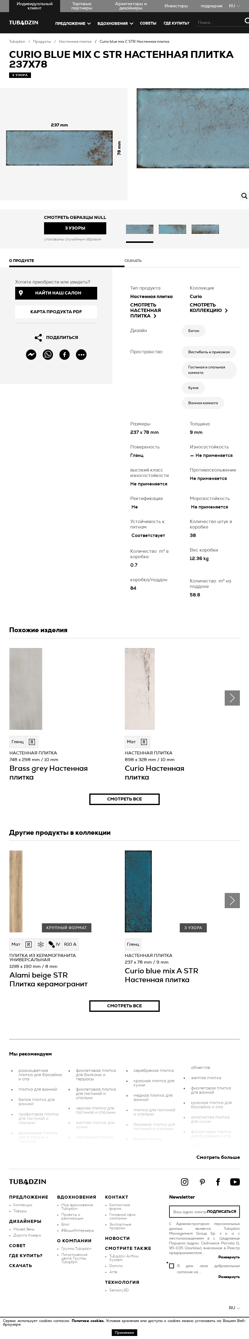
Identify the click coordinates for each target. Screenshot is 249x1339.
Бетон (193, 331)
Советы (148, 23)
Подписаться (221, 1211)
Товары (20, 1211)
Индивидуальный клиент (35, 6)
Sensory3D (119, 1290)
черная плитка (34, 1152)
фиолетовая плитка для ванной (211, 1090)
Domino (116, 1266)
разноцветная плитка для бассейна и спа (40, 1075)
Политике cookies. (89, 1321)
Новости (117, 1239)
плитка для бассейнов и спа (208, 1148)
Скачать (20, 1266)
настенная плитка (94, 1137)
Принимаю (124, 1332)
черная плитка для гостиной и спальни (95, 1110)
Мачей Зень (23, 1229)
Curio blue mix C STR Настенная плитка (134, 41)
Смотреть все (124, 799)
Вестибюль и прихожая (209, 352)
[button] (139, 230)
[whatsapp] (48, 354)
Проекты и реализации (72, 1216)
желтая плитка (206, 1078)
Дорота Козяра (27, 1235)
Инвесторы (176, 6)
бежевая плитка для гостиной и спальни (154, 1127)
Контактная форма (119, 1206)
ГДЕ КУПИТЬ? (176, 23)
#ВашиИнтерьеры (77, 1230)
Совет (17, 1246)
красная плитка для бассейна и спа (211, 1105)
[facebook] (64, 354)
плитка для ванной (38, 1089)
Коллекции (22, 1205)
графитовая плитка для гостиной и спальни (39, 1118)
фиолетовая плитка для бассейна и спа (211, 1134)
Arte (113, 1272)
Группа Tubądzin (76, 1248)
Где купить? (26, 1256)
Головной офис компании (122, 1216)
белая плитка (148, 1139)
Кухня (193, 388)
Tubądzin (17, 41)
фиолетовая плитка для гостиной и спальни (96, 1093)
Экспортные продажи (120, 1226)
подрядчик (212, 6)
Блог (65, 1224)
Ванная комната (203, 403)
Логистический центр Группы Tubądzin (74, 1258)
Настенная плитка (75, 41)
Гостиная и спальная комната (206, 369)
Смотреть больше (218, 1157)
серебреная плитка (154, 1071)
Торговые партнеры (81, 6)
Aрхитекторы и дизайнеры (131, 6)
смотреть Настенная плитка (145, 310)
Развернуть (229, 1257)
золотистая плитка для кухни (210, 1119)
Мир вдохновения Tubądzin (77, 1206)
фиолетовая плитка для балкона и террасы (96, 1075)
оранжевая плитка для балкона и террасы (38, 1137)
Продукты (42, 41)
